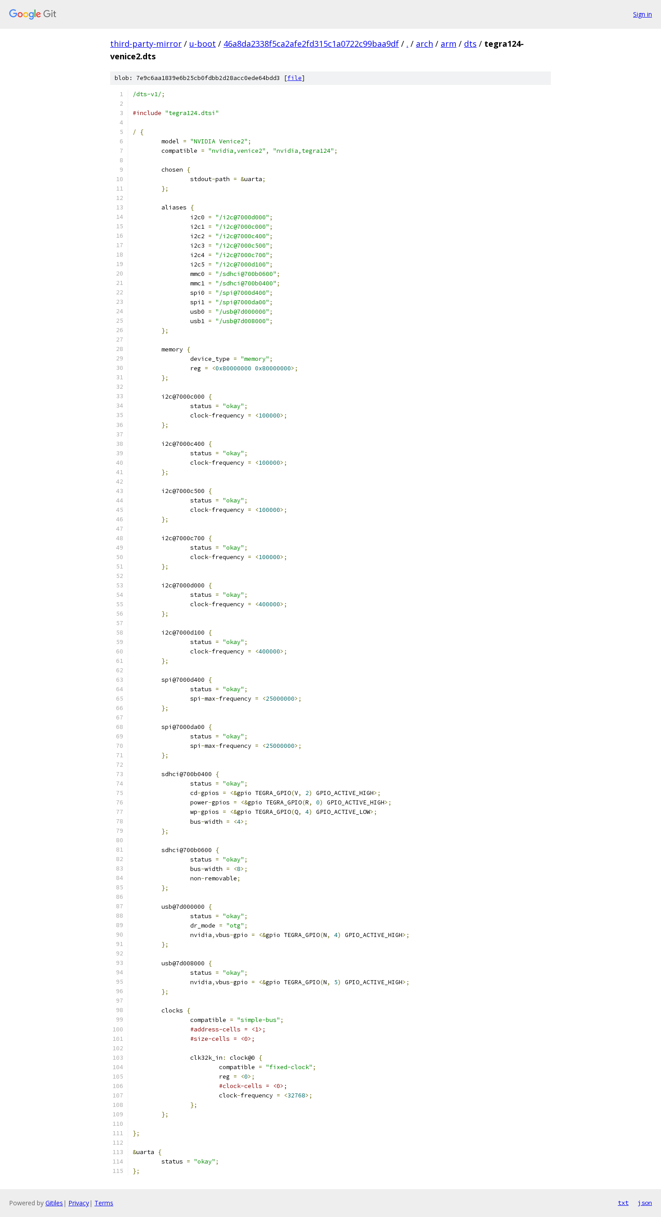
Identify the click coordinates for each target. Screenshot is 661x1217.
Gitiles (54, 1203)
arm (448, 43)
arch (424, 43)
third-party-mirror (146, 43)
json (645, 1203)
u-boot (202, 43)
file (294, 78)
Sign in (642, 14)
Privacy (78, 1203)
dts (470, 43)
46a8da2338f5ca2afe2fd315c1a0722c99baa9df (311, 43)
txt (623, 1203)
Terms (103, 1203)
